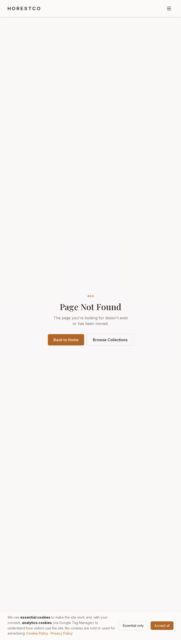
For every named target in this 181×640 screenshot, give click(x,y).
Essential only (133, 626)
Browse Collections (110, 339)
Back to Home (65, 339)
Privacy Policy (62, 633)
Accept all (162, 626)
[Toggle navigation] (169, 8)
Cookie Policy (37, 633)
